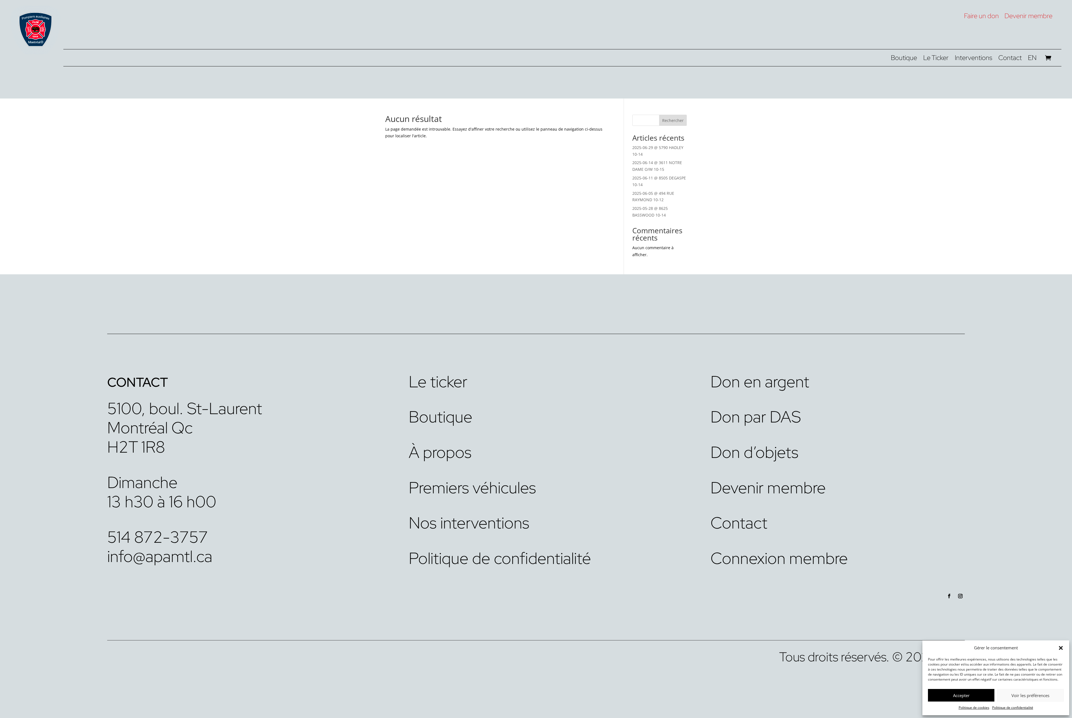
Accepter (961, 695)
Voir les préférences (1030, 695)
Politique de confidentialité (1012, 707)
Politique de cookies (974, 707)
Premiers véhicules (472, 487)
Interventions (973, 59)
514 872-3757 (157, 537)
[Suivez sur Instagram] (960, 596)
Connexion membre (779, 558)
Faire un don (981, 15)
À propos (440, 452)
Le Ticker (936, 59)
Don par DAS (755, 417)
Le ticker (438, 381)
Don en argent (759, 381)
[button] (1061, 648)
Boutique (904, 59)
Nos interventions (469, 523)
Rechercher (673, 120)
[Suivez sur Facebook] (949, 596)
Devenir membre (1028, 15)
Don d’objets (754, 452)
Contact (1010, 59)
